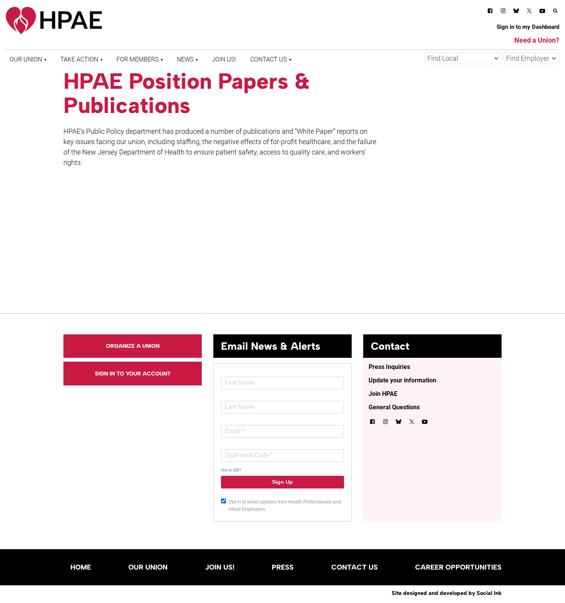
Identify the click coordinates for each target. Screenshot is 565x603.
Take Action (79, 59)
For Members (137, 59)
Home (80, 567)
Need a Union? (536, 40)
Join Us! (224, 59)
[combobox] (463, 58)
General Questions (394, 407)
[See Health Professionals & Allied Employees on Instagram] (503, 12)
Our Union (26, 59)
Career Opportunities (458, 567)
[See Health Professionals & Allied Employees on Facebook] (490, 12)
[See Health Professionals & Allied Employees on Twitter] (529, 12)
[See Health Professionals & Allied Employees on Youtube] (542, 12)
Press (283, 567)
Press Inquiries (389, 366)
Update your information (402, 380)
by (447, 593)
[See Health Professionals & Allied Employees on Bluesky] (516, 12)
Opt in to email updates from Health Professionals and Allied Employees (285, 505)
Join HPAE (383, 393)
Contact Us (268, 59)
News (185, 59)
